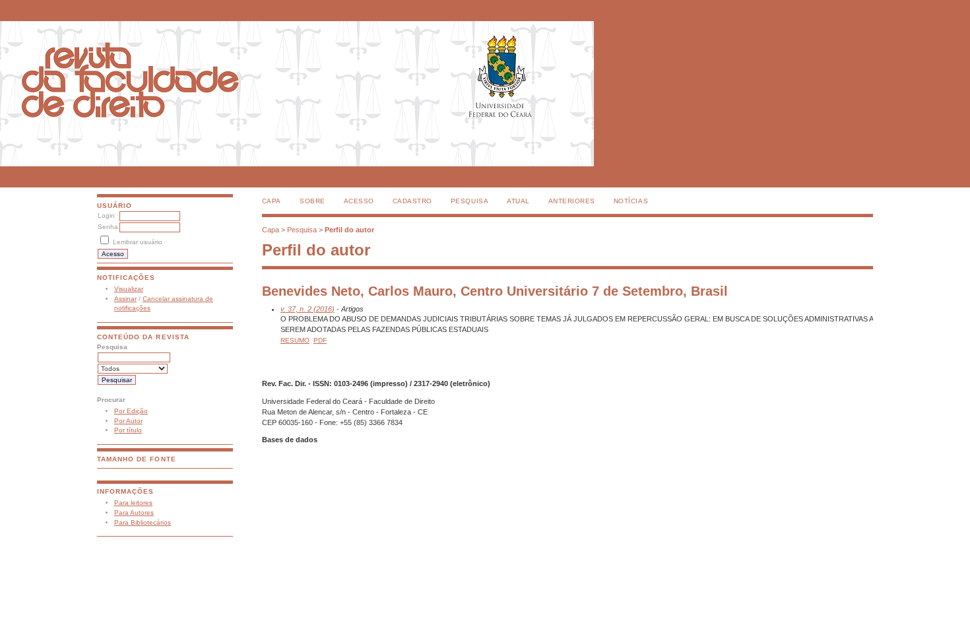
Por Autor (128, 420)
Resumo (294, 340)
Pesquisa (469, 201)
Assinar (125, 298)
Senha (108, 226)
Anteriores (571, 201)
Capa (271, 201)
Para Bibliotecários (142, 522)
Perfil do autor (349, 230)
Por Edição (131, 411)
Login (106, 215)
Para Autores (134, 512)
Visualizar (128, 288)
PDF (320, 340)
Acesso (359, 201)
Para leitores (133, 502)
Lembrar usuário (137, 242)
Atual (518, 201)
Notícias (631, 201)
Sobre (312, 201)
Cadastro (412, 201)
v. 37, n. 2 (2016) (307, 309)
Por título (128, 430)
